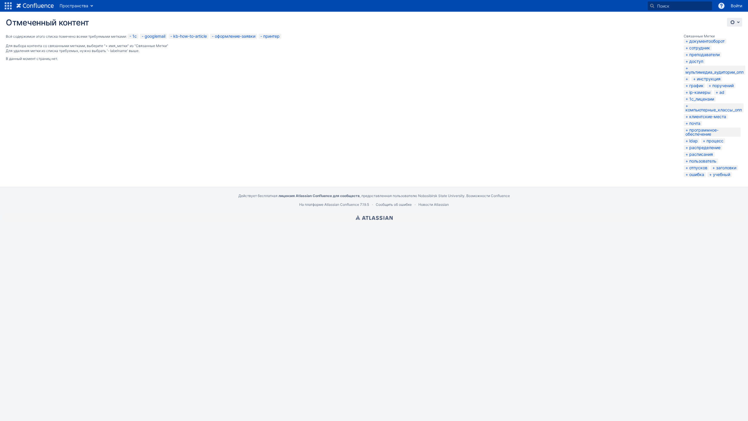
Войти (736, 5)
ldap (693, 140)
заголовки (726, 167)
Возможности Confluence (488, 196)
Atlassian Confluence (341, 204)
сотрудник (699, 47)
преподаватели (704, 54)
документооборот (707, 41)
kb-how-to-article (190, 36)
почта (694, 123)
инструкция (709, 78)
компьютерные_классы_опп (713, 109)
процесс (715, 140)
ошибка (696, 174)
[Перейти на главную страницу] (35, 6)
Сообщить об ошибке (394, 204)
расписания (701, 154)
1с (134, 36)
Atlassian (374, 217)
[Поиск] (652, 6)
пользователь (702, 160)
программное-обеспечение (701, 132)
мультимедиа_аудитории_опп (714, 72)
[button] (8, 6)
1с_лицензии (701, 98)
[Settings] (734, 22)
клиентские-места (707, 116)
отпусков (698, 167)
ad (721, 92)
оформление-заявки (235, 36)
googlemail (155, 36)
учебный (721, 174)
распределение (705, 147)
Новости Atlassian (433, 204)
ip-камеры (700, 92)
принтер (271, 36)
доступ (696, 61)
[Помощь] (721, 6)
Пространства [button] (74, 5)
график (696, 85)
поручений (723, 85)
